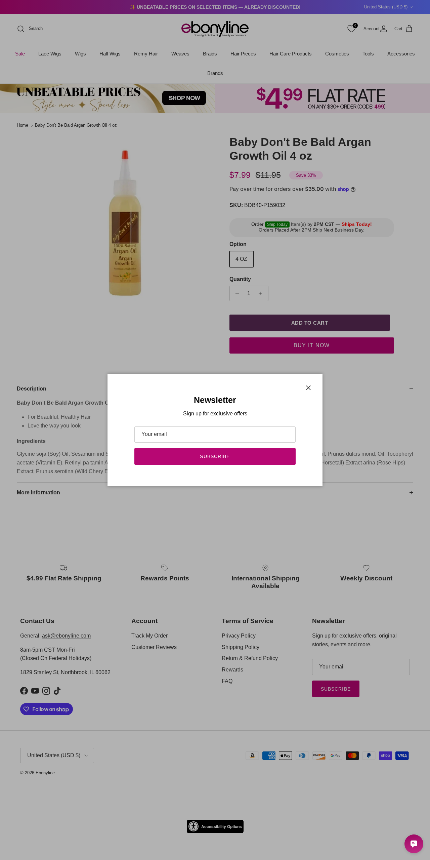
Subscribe (215, 456)
